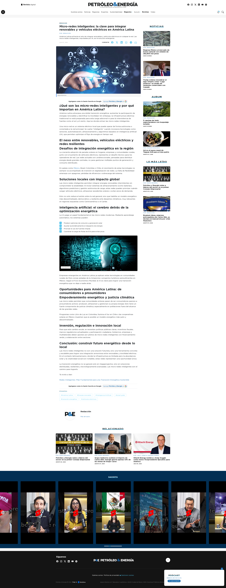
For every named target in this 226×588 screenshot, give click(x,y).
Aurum (136, 12)
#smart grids (120, 395)
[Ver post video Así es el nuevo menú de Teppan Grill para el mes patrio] (156, 139)
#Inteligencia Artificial (103, 395)
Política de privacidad (111, 575)
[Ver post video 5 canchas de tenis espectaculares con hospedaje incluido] (156, 109)
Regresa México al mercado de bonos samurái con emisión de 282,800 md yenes (156, 52)
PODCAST (174, 575)
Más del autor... (86, 416)
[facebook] (189, 4)
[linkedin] (199, 4)
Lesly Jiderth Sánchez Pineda (148, 455)
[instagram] (192, 4)
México (77, 168)
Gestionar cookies (127, 575)
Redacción (67, 33)
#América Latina (67, 395)
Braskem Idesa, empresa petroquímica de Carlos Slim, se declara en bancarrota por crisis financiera (156, 218)
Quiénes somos (76, 12)
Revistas (145, 12)
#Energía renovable (84, 395)
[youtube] (203, 4)
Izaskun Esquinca (153, 147)
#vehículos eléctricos (88, 399)
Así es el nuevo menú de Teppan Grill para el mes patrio (156, 151)
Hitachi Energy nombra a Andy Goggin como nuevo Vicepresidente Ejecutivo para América (151, 459)
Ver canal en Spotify (174, 581)
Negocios (127, 12)
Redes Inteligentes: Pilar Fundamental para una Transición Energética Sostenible (94, 380)
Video (153, 12)
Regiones (95, 12)
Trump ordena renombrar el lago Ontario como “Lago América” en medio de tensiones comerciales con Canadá (155, 83)
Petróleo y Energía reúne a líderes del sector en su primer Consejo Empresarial (156, 187)
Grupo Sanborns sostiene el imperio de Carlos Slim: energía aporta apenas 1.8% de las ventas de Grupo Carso (113, 459)
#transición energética (69, 399)
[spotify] (206, 4)
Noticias (87, 12)
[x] (196, 4)
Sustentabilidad (116, 12)
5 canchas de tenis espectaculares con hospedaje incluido (156, 122)
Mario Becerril (152, 183)
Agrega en (113, 101)
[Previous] (3, 512)
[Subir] (168, 560)
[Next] (223, 512)
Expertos (104, 12)
